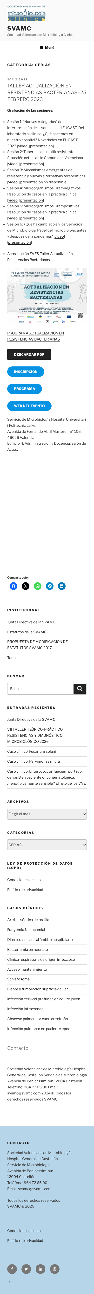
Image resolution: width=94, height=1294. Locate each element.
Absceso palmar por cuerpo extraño (37, 1019)
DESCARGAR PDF (29, 354)
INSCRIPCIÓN (26, 372)
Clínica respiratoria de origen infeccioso (41, 959)
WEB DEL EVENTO (29, 406)
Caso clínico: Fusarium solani (31, 751)
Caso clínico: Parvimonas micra (33, 761)
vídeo (22, 146)
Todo (11, 658)
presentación (41, 146)
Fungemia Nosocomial (26, 930)
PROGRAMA (24, 389)
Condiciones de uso (24, 880)
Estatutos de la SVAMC (27, 632)
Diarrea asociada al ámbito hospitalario (40, 940)
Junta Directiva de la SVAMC (31, 622)
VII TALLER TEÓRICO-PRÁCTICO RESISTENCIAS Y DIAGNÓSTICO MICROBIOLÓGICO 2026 (35, 735)
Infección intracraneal (25, 1009)
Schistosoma (18, 979)
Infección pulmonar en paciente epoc (38, 1029)
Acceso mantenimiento (27, 969)
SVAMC (19, 28)
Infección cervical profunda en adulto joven (43, 999)
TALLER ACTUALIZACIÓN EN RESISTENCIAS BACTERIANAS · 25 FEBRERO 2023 (46, 92)
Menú (49, 47)
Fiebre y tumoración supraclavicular (37, 989)
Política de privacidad (25, 890)
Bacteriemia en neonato (27, 949)
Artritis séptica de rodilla (28, 920)
